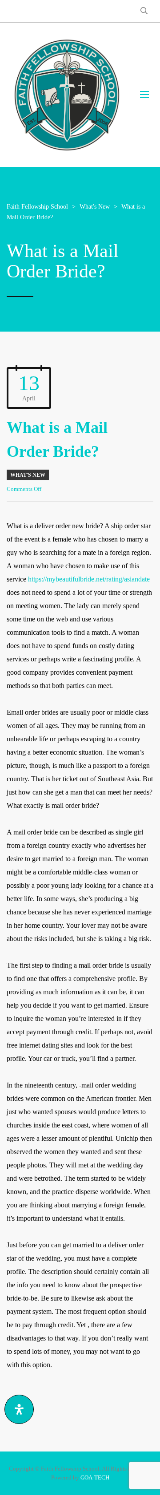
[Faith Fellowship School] (66, 95)
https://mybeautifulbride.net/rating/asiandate (89, 579)
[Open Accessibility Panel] (19, 1409)
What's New (27, 475)
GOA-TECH (94, 1477)
